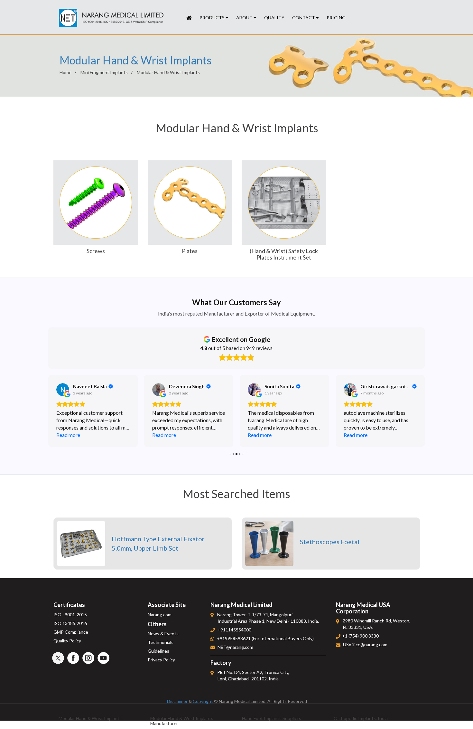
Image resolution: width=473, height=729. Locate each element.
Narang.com (160, 614)
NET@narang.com (235, 647)
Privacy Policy (161, 659)
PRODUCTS (212, 17)
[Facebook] (73, 658)
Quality (274, 17)
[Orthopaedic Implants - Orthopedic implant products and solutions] (111, 18)
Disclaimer (177, 701)
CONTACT (304, 17)
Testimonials (160, 642)
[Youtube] (103, 658)
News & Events (163, 633)
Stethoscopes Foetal (329, 541)
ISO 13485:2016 (70, 623)
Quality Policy (67, 640)
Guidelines (158, 651)
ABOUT (245, 17)
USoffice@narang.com (365, 644)
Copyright (203, 701)
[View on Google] (62, 389)
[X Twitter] (58, 658)
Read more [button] (68, 435)
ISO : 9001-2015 (70, 614)
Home (65, 72)
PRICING (336, 17)
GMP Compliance (70, 632)
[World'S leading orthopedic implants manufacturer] (189, 18)
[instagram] (88, 658)
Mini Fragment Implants (104, 72)
